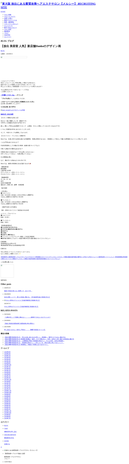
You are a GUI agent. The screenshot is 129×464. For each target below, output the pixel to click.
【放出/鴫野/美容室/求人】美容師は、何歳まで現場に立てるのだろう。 (26, 344)
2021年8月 (7, 381)
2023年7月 (7, 366)
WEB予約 (7, 35)
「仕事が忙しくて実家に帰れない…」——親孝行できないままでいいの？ (27, 317)
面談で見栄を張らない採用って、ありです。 (18, 291)
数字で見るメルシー (10, 27)
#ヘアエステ (18, 257)
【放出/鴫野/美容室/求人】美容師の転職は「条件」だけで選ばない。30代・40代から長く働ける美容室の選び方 (39, 339)
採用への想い (8, 18)
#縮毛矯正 (74, 257)
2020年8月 (7, 396)
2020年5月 (7, 401)
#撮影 (69, 257)
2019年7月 (7, 418)
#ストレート (94, 257)
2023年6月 (7, 368)
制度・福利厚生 (9, 22)
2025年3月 (7, 361)
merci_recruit (7, 114)
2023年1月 (7, 370)
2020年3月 (7, 405)
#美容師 (37, 257)
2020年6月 (7, 400)
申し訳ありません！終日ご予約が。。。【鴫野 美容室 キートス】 (25, 329)
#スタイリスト (44, 257)
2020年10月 (7, 392)
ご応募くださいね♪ (8, 95)
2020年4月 (7, 403)
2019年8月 (7, 416)
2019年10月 (7, 412)
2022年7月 (7, 376)
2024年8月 (7, 363)
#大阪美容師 (31, 259)
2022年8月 (7, 374)
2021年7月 (7, 383)
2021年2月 (7, 387)
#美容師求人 (4, 257)
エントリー (7, 37)
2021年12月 (7, 379)
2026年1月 (7, 355)
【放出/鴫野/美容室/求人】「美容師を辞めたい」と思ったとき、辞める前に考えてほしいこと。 (34, 342)
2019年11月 (7, 411)
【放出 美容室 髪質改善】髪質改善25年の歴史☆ (19, 323)
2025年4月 (7, 359)
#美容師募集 (119, 257)
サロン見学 (7, 29)
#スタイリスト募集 (9, 259)
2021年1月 (7, 389)
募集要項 (7, 31)
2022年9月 (7, 372)
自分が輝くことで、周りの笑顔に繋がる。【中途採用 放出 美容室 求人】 (27, 297)
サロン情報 (7, 14)
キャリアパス (8, 25)
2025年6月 (7, 357)
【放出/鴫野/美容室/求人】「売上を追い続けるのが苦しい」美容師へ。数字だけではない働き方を (35, 337)
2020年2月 (7, 407)
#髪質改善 (11, 257)
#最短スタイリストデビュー (51, 259)
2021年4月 (7, 385)
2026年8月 (7, 352)
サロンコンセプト (9, 16)
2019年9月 (7, 414)
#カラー (32, 257)
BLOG (3, 50)
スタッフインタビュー (11, 24)
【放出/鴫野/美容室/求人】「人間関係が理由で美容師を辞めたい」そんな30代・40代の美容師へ (34, 341)
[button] (64, 186)
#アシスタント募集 (21, 259)
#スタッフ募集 (62, 257)
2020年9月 (7, 394)
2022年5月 (7, 377)
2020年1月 (7, 409)
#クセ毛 (88, 257)
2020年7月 (7, 398)
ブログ (6, 33)
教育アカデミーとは (10, 20)
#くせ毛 (83, 257)
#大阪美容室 (39, 259)
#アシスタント (53, 257)
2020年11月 (7, 390)
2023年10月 (7, 365)
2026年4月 (7, 354)
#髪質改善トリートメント (106, 257)
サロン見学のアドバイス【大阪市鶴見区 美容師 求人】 (21, 306)
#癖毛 (79, 257)
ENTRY (3, 11)
